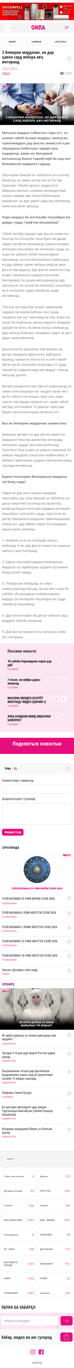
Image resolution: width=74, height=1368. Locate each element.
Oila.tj (6, 73)
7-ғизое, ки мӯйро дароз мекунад (24, 681)
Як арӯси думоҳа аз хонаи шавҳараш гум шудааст (29, 1037)
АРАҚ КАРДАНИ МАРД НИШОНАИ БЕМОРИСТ (29, 718)
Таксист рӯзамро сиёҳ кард (20, 970)
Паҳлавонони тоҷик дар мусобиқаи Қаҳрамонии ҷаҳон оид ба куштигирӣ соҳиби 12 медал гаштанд (27, 1074)
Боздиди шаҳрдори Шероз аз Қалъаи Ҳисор (27, 1130)
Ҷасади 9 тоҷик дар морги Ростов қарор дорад (28, 1054)
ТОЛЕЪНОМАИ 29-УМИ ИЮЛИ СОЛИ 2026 (28, 898)
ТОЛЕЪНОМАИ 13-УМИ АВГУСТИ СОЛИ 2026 (29, 941)
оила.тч (10, 1159)
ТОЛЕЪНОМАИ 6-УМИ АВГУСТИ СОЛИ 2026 (29, 912)
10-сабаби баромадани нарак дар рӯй (30, 663)
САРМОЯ (36, 41)
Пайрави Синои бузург (17, 1093)
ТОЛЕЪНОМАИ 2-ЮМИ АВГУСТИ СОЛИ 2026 (29, 927)
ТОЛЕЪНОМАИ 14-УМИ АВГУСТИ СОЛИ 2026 (29, 955)
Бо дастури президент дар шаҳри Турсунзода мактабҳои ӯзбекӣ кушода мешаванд (27, 1110)
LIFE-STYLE (60, 41)
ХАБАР (12, 41)
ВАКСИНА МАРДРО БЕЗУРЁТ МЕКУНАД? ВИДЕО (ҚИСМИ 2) (27, 699)
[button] (67, 28)
